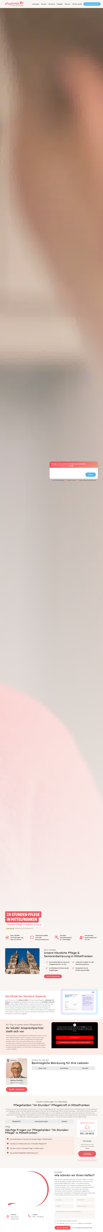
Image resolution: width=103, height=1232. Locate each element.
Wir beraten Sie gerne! (87, 1131)
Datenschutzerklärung (71, 1223)
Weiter (90, 475)
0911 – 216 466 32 (87, 1133)
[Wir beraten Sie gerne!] (87, 1127)
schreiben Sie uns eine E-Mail (83, 1227)
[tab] (42, 1068)
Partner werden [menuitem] (77, 4)
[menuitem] (35, 4)
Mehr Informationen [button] (75, 1033)
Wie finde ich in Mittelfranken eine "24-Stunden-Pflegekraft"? (28, 1144)
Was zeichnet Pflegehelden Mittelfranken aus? (24, 1153)
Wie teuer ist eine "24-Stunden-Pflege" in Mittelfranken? (27, 1148)
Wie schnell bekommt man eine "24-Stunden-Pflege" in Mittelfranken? (31, 1139)
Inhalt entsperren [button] (74, 1037)
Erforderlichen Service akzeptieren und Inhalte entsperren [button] (74, 1042)
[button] (39, 1139)
